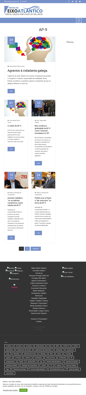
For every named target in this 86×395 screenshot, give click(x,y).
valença (59, 365)
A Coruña (19, 346)
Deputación (9, 350)
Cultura (42, 286)
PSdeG (21, 361)
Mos (37, 120)
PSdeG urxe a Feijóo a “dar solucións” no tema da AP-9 (43, 200)
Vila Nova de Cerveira (19, 369)
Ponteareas (38, 357)
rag (41, 361)
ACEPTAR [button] (23, 390)
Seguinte (36, 249)
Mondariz (17, 354)
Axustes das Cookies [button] (10, 390)
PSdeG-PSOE (32, 361)
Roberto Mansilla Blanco (54, 361)
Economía (34, 288)
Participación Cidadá (38, 293)
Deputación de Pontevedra (43, 350)
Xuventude (42, 303)
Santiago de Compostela (29, 365)
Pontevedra (62, 357)
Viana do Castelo (71, 365)
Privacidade (42, 319)
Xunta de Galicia (74, 369)
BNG (57, 346)
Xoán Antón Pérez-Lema (17, 66)
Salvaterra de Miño (11, 365)
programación (10, 361)
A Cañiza (8, 346)
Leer (11, 91)
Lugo (7, 354)
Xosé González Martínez (38, 369)
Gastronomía (35, 313)
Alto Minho (42, 278)
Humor (45, 306)
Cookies (39, 321)
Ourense (27, 357)
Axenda (35, 308)
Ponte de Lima (50, 357)
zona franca (9, 373)
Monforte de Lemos (30, 354)
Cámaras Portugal (35, 276)
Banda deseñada (36, 306)
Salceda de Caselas (72, 361)
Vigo (7, 369)
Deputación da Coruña (24, 350)
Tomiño (43, 365)
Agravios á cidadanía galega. (28, 70)
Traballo (38, 301)
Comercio (35, 286)
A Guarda (29, 346)
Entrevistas (42, 281)
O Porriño (18, 357)
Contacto (34, 319)
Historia (41, 308)
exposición (70, 350)
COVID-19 (66, 346)
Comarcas (39, 273)
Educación (43, 288)
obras (59, 354)
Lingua (41, 311)
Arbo (50, 346)
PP (71, 357)
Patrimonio (39, 296)
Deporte (44, 313)
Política (11, 192)
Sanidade (34, 298)
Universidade (33, 311)
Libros (47, 311)
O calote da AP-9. (15, 126)
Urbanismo (34, 303)
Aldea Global (35, 268)
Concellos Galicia (38, 271)
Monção (43, 354)
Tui (51, 365)
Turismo (45, 301)
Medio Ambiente (38, 291)
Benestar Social (42, 283)
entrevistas (59, 350)
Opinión (34, 281)
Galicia (43, 268)
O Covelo (68, 354)
